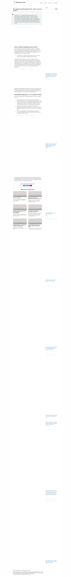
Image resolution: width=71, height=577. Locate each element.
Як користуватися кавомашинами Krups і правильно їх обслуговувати (19, 211)
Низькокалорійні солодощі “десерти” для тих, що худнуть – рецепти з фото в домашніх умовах (52, 348)
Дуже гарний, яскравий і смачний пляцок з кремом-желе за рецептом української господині (51, 561)
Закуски (47, 495)
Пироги (47, 282)
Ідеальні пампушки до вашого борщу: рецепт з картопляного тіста (34, 226)
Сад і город (50, 2)
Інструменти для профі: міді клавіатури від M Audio (33, 211)
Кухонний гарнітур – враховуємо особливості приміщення (19, 225)
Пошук (47, 7)
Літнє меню (55, 2)
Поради (45, 2)
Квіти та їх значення (17, 197)
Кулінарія (41, 2)
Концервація (47, 425)
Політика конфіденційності (23, 574)
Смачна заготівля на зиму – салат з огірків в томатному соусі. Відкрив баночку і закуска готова (51, 423)
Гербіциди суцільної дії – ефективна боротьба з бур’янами (34, 198)
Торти (46, 563)
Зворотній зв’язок (16, 574)
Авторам (29, 574)
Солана (21, 15)
